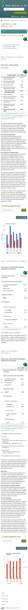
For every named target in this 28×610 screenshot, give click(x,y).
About (2, 593)
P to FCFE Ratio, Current (9, 46)
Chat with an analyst (20, 13)
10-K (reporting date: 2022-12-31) (12, 117)
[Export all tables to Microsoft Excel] (25, 39)
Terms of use (4, 596)
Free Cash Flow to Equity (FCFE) (11, 45)
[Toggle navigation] (3, 2)
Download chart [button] (22, 217)
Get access (16, 16)
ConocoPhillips (7, 310)
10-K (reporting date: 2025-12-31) (13, 113)
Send (23, 210)
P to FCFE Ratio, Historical (10, 48)
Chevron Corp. (14, 20)
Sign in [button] (24, 16)
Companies (6, 20)
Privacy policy (4, 598)
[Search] (25, 9)
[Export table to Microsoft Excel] (25, 71)
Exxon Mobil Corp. (8, 312)
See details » (4, 436)
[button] (1, 77)
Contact (3, 604)
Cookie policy (4, 601)
